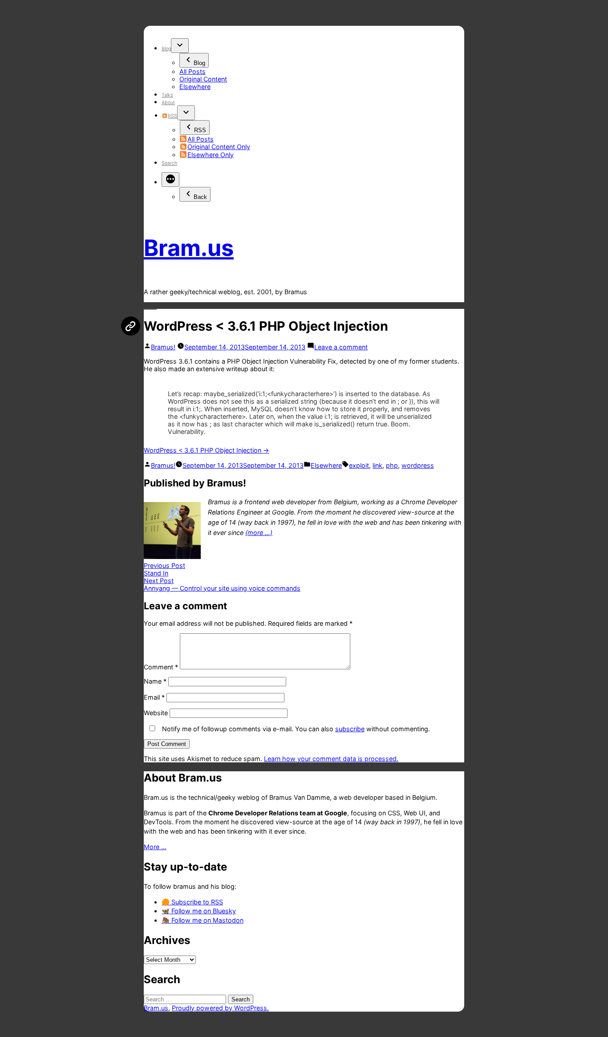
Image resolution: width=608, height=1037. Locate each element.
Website (156, 713)
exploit (359, 465)
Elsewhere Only (210, 154)
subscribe (350, 729)
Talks (167, 95)
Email (154, 697)
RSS (172, 116)
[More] (170, 179)
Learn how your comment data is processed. (331, 758)
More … (155, 847)
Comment (161, 667)
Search (169, 163)
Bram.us (189, 247)
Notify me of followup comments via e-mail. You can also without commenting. (295, 729)
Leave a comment (341, 347)
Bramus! (163, 347)
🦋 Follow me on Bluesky (199, 911)
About (168, 102)
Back (200, 197)
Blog (166, 49)
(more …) (258, 532)
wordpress (417, 465)
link (377, 465)
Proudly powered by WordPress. (220, 1008)
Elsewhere (195, 86)
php (392, 465)
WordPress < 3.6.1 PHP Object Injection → (206, 450)
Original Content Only (218, 146)
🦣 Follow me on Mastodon (202, 920)
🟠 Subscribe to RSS (192, 902)
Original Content (203, 79)
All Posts (192, 71)
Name (155, 681)
